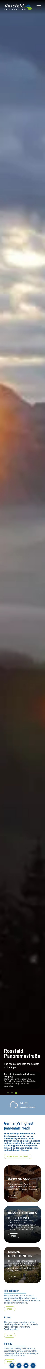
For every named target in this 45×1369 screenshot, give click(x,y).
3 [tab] (16, 1093)
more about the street (17, 1156)
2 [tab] (12, 1093)
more (13, 1195)
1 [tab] (8, 1093)
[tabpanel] (22, 547)
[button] (18, 7)
